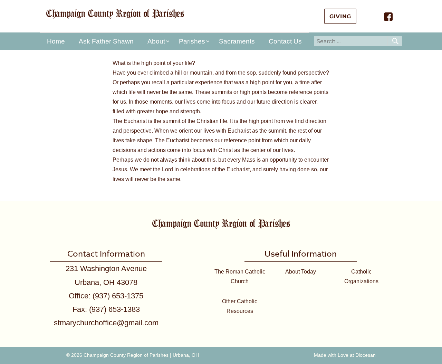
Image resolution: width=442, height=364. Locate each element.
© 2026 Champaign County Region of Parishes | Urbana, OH (132, 355)
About (156, 41)
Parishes (192, 41)
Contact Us (285, 41)
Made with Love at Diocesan (345, 355)
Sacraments (237, 41)
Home (56, 41)
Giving (340, 16)
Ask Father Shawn (106, 41)
